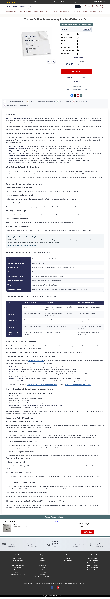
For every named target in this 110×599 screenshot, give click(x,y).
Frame (63, 41)
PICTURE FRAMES (11, 12)
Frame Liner (65, 54)
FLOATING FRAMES (25, 12)
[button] (86, 6)
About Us (67, 558)
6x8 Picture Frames (92, 558)
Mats (63, 44)
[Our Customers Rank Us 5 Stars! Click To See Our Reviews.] (11, 2)
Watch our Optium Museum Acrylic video (22, 245)
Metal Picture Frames (17, 563)
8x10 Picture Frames (92, 560)
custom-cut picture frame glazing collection (42, 385)
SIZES (85, 12)
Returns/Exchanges (42, 570)
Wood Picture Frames (17, 560)
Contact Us (42, 560)
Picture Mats (17, 570)
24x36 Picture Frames (92, 570)
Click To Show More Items (76, 57)
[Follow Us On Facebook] (52, 587)
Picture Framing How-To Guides (42, 577)
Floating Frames (17, 558)
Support (42, 558)
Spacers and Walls (67, 50)
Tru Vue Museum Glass (36, 361)
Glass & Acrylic (9, 15)
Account (42, 563)
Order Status (42, 565)
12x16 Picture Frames (92, 563)
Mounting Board (66, 47)
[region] (55, 274)
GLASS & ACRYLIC (51, 12)
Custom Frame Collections (17, 565)
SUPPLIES (93, 12)
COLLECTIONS (64, 12)
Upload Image (66, 34)
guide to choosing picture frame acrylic (78, 385)
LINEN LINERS (76, 12)
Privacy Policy (42, 572)
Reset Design (76, 82)
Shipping (42, 567)
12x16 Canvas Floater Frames (17, 574)
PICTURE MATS (38, 12)
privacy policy (82, 583)
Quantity (82, 61)
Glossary (42, 574)
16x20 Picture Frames (92, 565)
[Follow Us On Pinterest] (58, 587)
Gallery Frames (17, 567)
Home (2, 15)
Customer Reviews (67, 560)
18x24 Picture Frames (92, 567)
